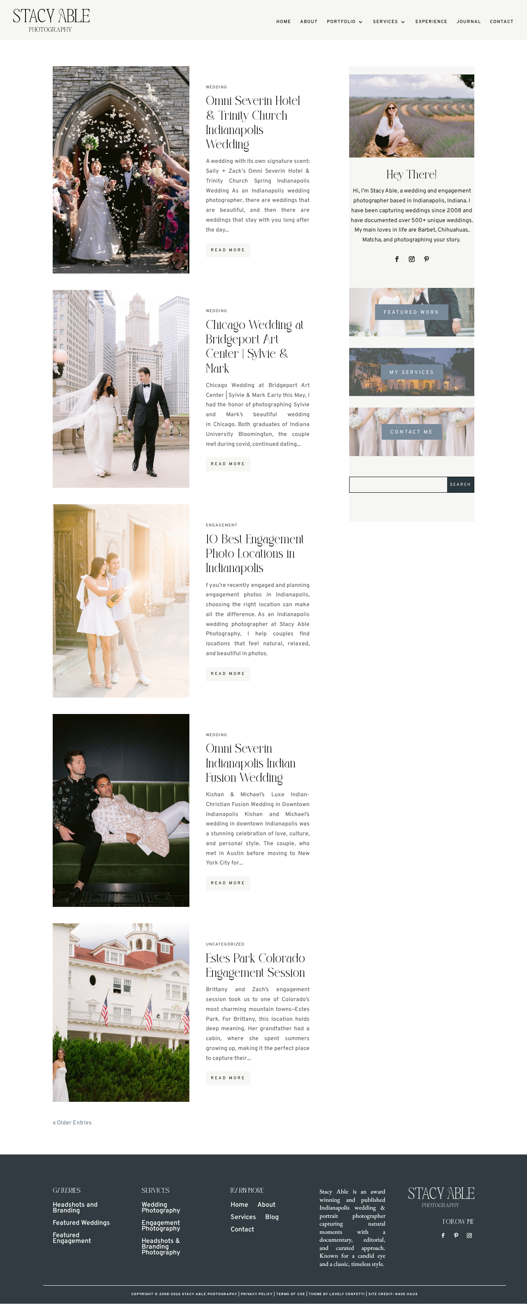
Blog (272, 1218)
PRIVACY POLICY (257, 1294)
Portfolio (341, 22)
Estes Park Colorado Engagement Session (255, 966)
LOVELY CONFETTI (347, 1294)
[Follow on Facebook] (397, 259)
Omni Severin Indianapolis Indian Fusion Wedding (251, 764)
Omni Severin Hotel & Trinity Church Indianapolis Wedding (253, 123)
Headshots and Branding (75, 1208)
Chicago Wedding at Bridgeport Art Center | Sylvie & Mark (255, 348)
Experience (431, 22)
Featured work (412, 312)
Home (283, 22)
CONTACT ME (411, 432)
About (309, 22)
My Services (411, 372)
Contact (502, 22)
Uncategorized (225, 944)
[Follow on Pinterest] (426, 259)
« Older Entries (72, 1123)
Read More (228, 250)
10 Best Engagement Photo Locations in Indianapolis (255, 554)
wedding (216, 87)
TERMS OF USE (290, 1294)
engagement (222, 525)
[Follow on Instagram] (411, 259)
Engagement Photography (161, 1226)
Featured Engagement (72, 1239)
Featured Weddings (81, 1223)
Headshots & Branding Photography (161, 1247)
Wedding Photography (161, 1208)
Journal (469, 22)
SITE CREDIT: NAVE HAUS (393, 1294)
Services (385, 22)
